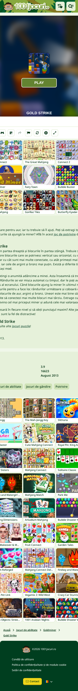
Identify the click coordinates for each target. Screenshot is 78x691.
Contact (34, 681)
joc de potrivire (65, 234)
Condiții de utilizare (23, 659)
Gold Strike (10, 635)
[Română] (49, 681)
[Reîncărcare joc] (37, 132)
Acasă (6, 630)
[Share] (19, 132)
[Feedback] (28, 132)
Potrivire (62, 386)
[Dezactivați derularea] (46, 132)
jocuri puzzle (21, 326)
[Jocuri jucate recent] (60, 6)
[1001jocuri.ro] (26, 6)
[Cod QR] (11, 132)
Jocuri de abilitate (26, 630)
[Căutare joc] (71, 6)
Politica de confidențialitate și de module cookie (39, 665)
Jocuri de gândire (38, 386)
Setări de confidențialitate (26, 670)
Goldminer (49, 630)
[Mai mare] (54, 132)
